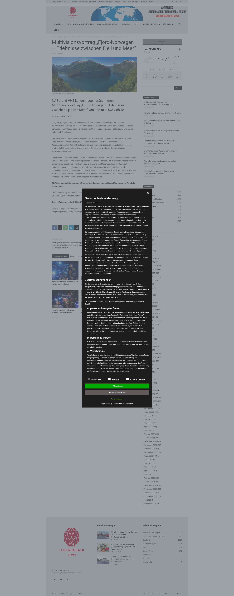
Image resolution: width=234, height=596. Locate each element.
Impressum (105, 403)
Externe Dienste (137, 379)
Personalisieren (117, 399)
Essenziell (96, 379)
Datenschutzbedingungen (123, 403)
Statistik (115, 379)
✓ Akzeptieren (117, 386)
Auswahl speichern (117, 393)
